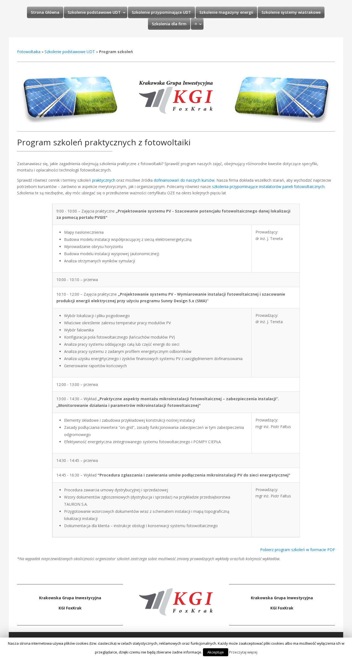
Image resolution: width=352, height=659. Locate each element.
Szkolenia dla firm (169, 23)
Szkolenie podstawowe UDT (94, 12)
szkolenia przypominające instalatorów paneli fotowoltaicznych (268, 186)
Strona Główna (45, 12)
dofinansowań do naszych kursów (184, 180)
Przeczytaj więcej (243, 652)
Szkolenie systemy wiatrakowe (291, 12)
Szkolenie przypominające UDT (161, 12)
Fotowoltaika (28, 51)
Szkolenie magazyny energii (226, 12)
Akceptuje (215, 652)
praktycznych (103, 180)
